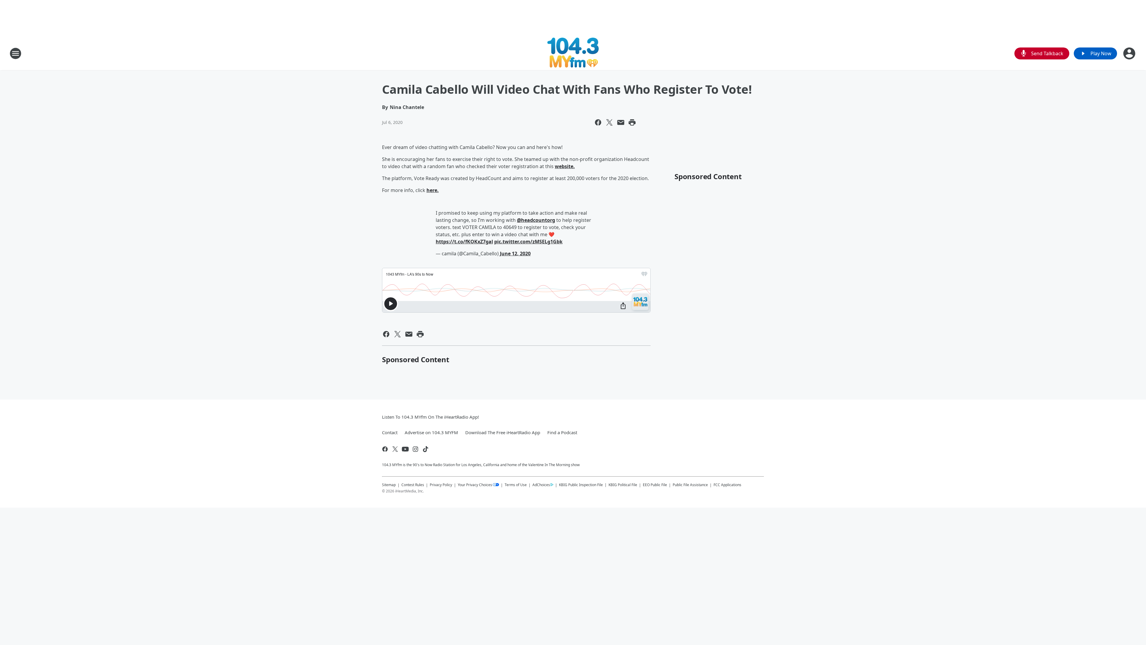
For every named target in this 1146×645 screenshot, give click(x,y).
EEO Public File (655, 484)
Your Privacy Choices (475, 484)
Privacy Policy (441, 484)
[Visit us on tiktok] (425, 449)
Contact (390, 432)
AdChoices (541, 484)
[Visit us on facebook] (385, 449)
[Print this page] (632, 122)
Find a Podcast (562, 432)
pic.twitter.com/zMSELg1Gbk (528, 241)
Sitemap (389, 484)
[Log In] (1129, 53)
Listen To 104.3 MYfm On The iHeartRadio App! (430, 417)
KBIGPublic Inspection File (581, 484)
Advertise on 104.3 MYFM (431, 432)
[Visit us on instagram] (415, 449)
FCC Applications (727, 484)
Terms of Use (516, 484)
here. (432, 190)
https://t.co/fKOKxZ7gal (464, 241)
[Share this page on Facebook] (598, 122)
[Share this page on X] (609, 122)
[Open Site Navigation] (15, 53)
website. (565, 166)
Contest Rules (412, 484)
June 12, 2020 (515, 253)
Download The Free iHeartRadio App (502, 432)
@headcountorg (536, 220)
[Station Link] (573, 53)
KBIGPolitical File (623, 484)
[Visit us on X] (395, 449)
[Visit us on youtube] (405, 449)
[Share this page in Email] (621, 122)
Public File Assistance (690, 484)
